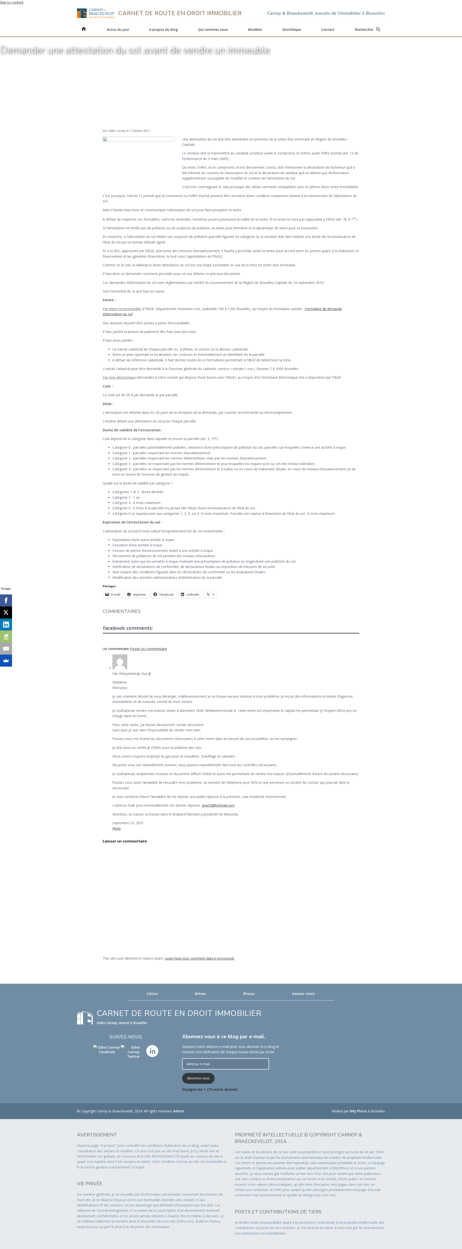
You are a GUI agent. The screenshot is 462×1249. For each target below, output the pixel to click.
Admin (178, 1111)
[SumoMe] (6, 661)
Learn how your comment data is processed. (199, 958)
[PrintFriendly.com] (6, 637)
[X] (6, 612)
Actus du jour (118, 29)
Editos (152, 993)
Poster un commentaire (148, 648)
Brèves (200, 993)
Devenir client (303, 993)
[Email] (6, 649)
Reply (116, 828)
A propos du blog (163, 29)
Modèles (255, 29)
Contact (328, 29)
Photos (249, 993)
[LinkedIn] (6, 624)
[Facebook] (6, 600)
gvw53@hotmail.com (218, 805)
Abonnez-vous (198, 1078)
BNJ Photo (358, 1111)
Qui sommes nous (213, 29)
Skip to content (12, 2)
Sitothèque (291, 29)
